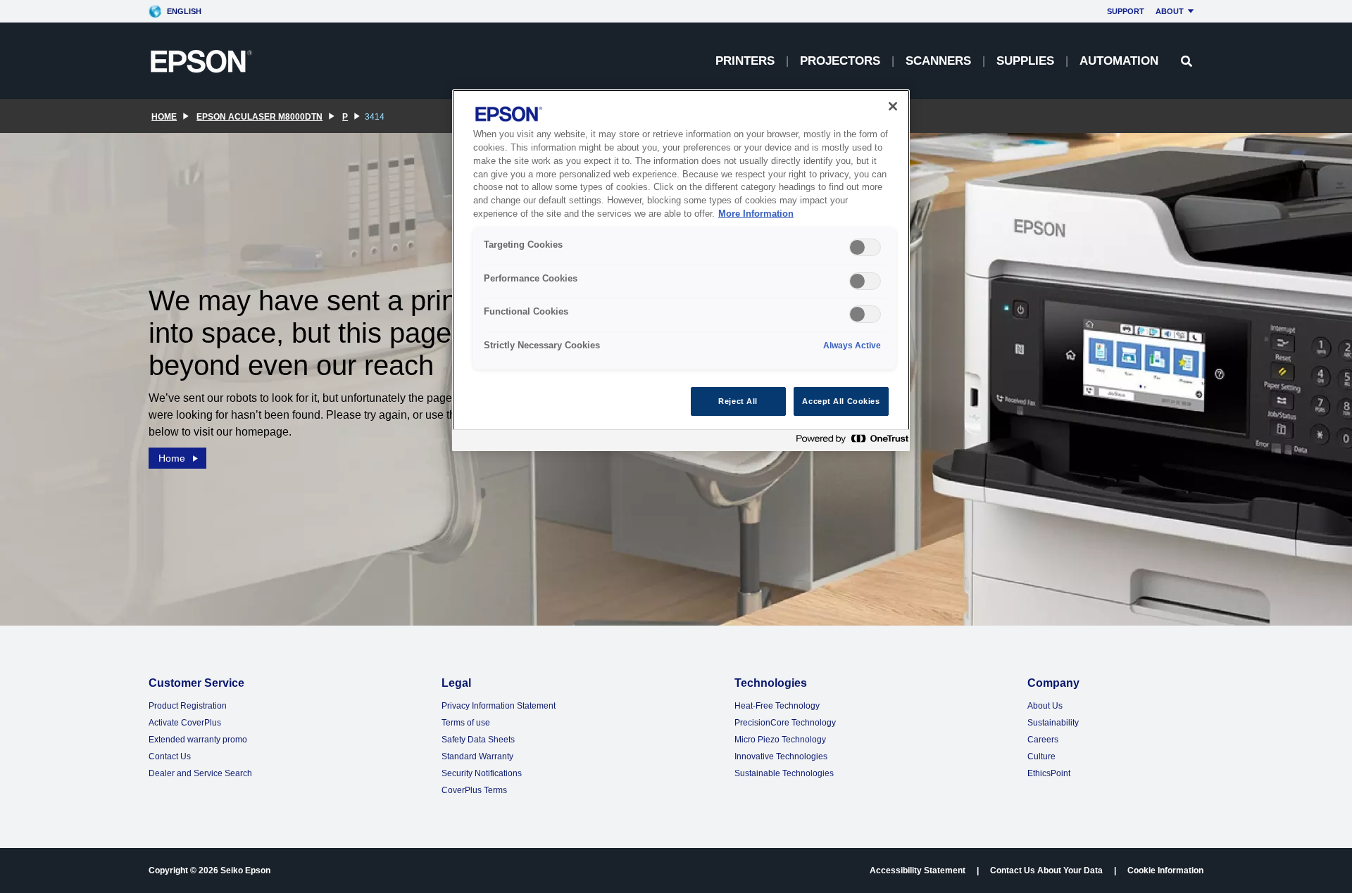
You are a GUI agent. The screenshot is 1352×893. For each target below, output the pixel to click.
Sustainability (1053, 723)
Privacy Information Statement (499, 706)
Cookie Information (1165, 870)
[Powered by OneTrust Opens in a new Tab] (849, 442)
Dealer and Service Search (200, 773)
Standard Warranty (477, 756)
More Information (756, 214)
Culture (1041, 756)
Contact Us (170, 756)
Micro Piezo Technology (780, 740)
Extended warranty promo (198, 740)
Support (1125, 11)
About (1170, 11)
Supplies (1025, 61)
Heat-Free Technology (777, 706)
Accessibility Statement (917, 870)
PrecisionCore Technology (785, 723)
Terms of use (466, 723)
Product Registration (188, 706)
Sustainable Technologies (784, 773)
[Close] (892, 106)
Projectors (840, 61)
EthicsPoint (1048, 773)
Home (171, 458)
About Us (1045, 706)
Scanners (938, 61)
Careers (1042, 740)
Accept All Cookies (841, 401)
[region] (681, 270)
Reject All (738, 401)
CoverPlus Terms (474, 790)
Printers (745, 61)
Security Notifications (482, 773)
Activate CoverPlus (185, 723)
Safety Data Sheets (478, 740)
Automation (1118, 61)
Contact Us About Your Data (1046, 870)
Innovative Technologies (780, 756)
